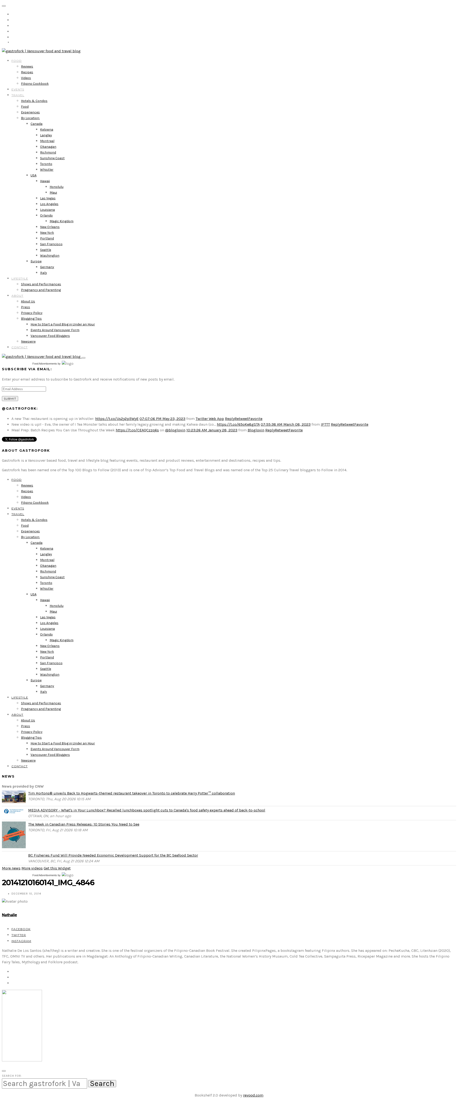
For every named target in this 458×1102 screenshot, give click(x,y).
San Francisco (51, 244)
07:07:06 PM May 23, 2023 (162, 418)
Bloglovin (256, 430)
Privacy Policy (31, 313)
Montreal (47, 141)
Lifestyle (19, 278)
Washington (49, 256)
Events (17, 89)
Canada (36, 124)
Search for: (12, 1075)
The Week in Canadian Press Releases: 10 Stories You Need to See (83, 824)
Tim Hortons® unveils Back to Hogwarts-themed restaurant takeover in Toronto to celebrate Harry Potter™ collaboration (131, 793)
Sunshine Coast (52, 158)
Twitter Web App (210, 418)
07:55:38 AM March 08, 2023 (286, 424)
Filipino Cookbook (35, 84)
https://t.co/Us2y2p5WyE (117, 418)
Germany (47, 267)
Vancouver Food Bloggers (50, 336)
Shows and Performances (41, 284)
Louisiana (47, 210)
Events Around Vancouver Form (55, 330)
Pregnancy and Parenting (41, 290)
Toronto (46, 164)
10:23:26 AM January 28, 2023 (211, 430)
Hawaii (45, 181)
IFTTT (325, 424)
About (17, 295)
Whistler (46, 170)
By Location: (30, 118)
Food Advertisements (44, 363)
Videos (26, 78)
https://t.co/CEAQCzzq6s (137, 430)
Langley (46, 135)
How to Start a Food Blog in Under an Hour (63, 324)
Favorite (255, 418)
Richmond (48, 152)
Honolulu (56, 187)
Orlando (46, 215)
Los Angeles (49, 204)
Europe (36, 261)
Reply (229, 418)
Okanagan (48, 147)
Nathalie (9, 915)
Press (25, 307)
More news (11, 868)
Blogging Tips (31, 319)
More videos (32, 868)
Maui (53, 193)
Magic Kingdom (61, 221)
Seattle (45, 250)
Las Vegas (48, 198)
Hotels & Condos (34, 101)
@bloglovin (175, 430)
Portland (47, 238)
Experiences (30, 112)
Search (102, 1083)
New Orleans (50, 227)
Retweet (241, 418)
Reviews (27, 66)
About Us (28, 301)
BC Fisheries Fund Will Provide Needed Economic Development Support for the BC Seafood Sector (113, 855)
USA (33, 175)
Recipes (27, 72)
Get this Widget (57, 868)
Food (16, 61)
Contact (19, 347)
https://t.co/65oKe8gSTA (238, 424)
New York (47, 233)
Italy (43, 273)
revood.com (253, 1095)
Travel (17, 95)
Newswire (28, 341)
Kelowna (46, 129)
